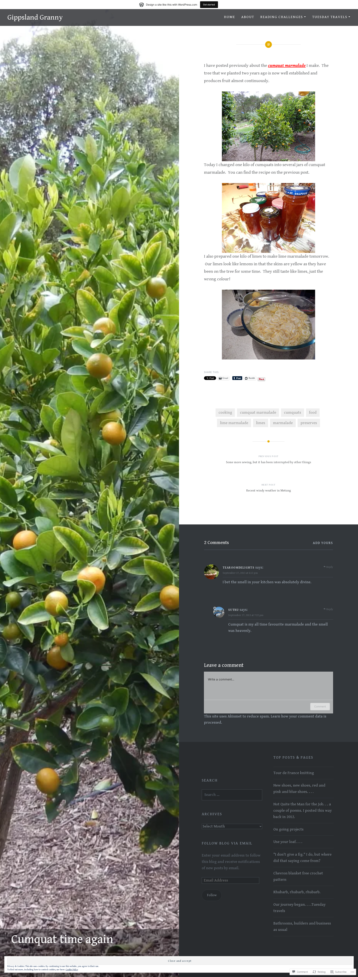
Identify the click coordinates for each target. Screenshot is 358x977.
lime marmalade (234, 423)
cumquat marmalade (258, 412)
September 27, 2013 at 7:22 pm (245, 615)
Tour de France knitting (293, 773)
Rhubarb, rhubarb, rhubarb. (297, 892)
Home (229, 17)
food (313, 412)
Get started (209, 4)
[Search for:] (232, 795)
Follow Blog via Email (227, 843)
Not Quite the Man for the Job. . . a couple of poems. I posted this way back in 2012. (302, 810)
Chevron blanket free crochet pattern (298, 876)
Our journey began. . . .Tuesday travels (299, 907)
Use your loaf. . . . (287, 842)
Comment (320, 706)
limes (260, 423)
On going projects (288, 829)
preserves (309, 423)
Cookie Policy (72, 969)
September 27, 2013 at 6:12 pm (240, 573)
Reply (329, 567)
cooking (225, 412)
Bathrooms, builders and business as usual (302, 926)
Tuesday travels (329, 17)
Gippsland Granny (35, 17)
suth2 (233, 610)
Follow (212, 895)
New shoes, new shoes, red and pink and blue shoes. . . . (299, 788)
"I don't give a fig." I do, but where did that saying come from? (302, 857)
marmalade (283, 423)
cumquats (292, 412)
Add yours (323, 543)
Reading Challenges (281, 17)
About (247, 17)
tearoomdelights (238, 567)
